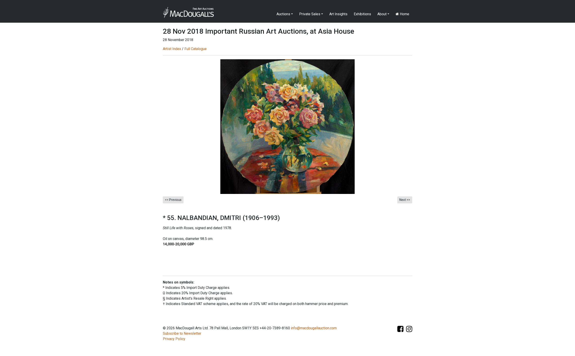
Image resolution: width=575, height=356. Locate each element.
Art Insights (338, 14)
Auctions (283, 14)
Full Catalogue (195, 49)
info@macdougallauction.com (314, 328)
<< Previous (173, 200)
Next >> (404, 200)
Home (404, 14)
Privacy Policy (174, 339)
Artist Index (172, 49)
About (382, 14)
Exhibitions (362, 14)
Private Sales (309, 14)
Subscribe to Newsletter (182, 333)
